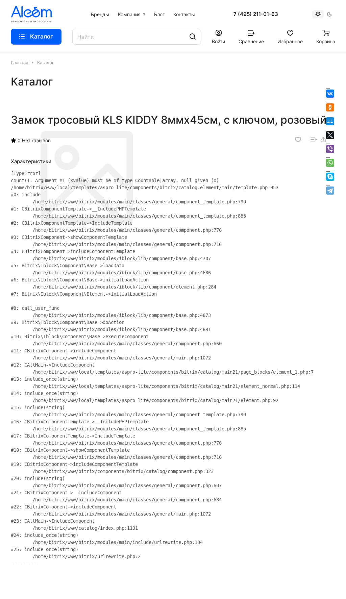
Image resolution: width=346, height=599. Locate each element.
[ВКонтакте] (330, 94)
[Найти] (192, 37)
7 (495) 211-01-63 (255, 14)
